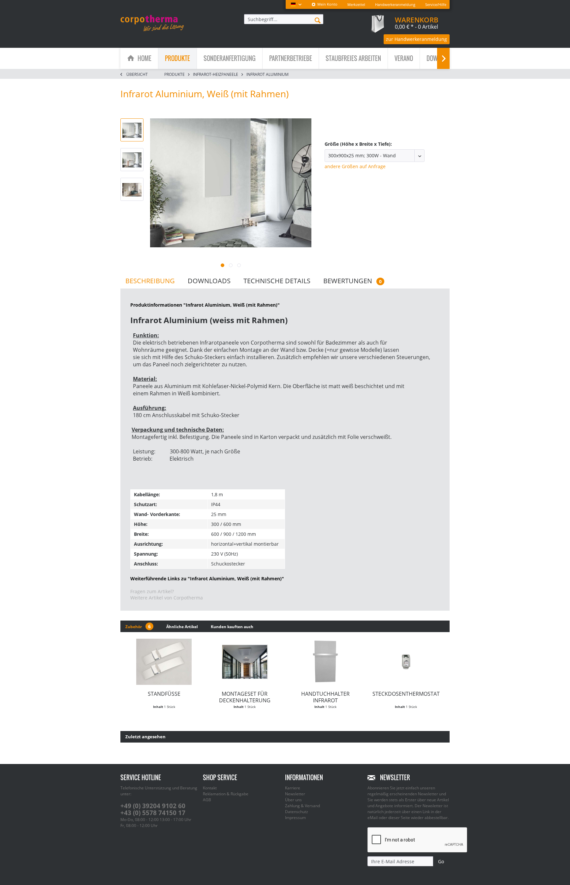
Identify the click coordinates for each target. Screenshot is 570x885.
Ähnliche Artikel (182, 626)
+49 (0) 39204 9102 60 (152, 806)
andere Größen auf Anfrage (355, 166)
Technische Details (276, 280)
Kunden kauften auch (232, 626)
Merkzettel (356, 4)
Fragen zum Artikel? (152, 591)
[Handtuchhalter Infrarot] (325, 662)
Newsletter (295, 794)
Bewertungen (352, 280)
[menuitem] (324, 4)
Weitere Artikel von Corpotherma (166, 598)
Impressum (295, 817)
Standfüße (164, 693)
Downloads (209, 280)
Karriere (292, 788)
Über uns (293, 800)
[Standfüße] (164, 662)
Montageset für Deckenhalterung (244, 697)
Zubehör (138, 626)
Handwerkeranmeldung (395, 4)
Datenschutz (296, 811)
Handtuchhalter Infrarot (325, 697)
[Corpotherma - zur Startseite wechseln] (152, 23)
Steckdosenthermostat (406, 693)
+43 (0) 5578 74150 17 (152, 813)
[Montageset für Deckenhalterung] (245, 662)
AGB (207, 800)
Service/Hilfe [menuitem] (435, 4)
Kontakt (210, 788)
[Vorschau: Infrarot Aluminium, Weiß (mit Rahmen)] (131, 129)
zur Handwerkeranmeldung (416, 39)
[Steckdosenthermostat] (406, 662)
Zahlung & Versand (302, 806)
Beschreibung (150, 280)
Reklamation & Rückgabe (225, 794)
